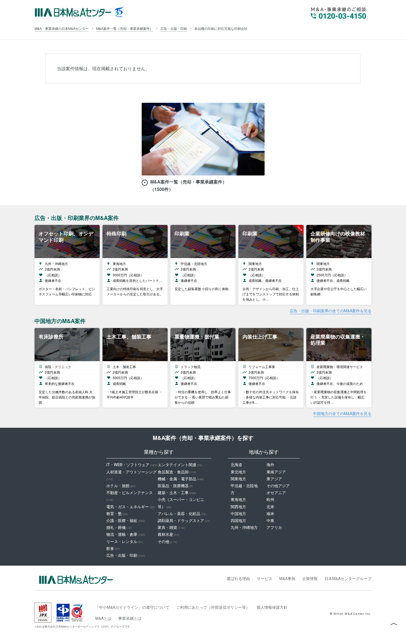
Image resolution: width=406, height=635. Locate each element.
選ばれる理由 (238, 578)
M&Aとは (103, 618)
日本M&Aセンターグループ (348, 578)
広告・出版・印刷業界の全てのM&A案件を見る (330, 310)
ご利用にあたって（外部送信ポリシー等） (213, 607)
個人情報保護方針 (272, 607)
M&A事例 (287, 578)
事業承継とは (129, 618)
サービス (264, 578)
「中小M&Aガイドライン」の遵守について (132, 607)
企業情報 (310, 578)
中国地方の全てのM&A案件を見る (342, 413)
